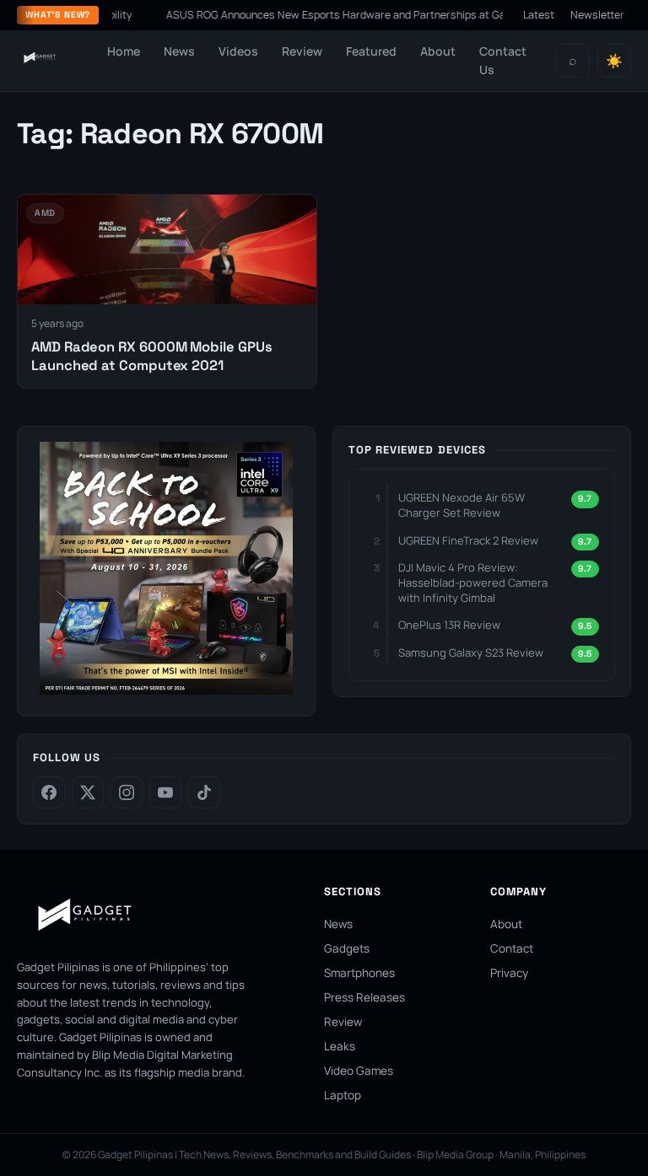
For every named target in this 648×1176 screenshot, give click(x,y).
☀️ (614, 61)
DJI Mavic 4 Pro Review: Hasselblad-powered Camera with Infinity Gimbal (473, 582)
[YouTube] (165, 792)
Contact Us (502, 60)
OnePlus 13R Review (449, 624)
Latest (538, 15)
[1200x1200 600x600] (166, 689)
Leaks (339, 1046)
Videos (238, 51)
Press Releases (364, 997)
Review (302, 51)
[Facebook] (49, 792)
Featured (371, 51)
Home (123, 51)
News (179, 51)
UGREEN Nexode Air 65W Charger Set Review (461, 505)
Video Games (358, 1070)
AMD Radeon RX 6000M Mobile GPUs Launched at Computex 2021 (151, 355)
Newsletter (597, 15)
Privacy (509, 972)
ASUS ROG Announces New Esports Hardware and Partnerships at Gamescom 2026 (377, 15)
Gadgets (347, 948)
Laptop (342, 1095)
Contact (511, 948)
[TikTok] (204, 792)
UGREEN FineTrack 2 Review (468, 540)
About (438, 51)
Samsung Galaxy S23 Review (470, 652)
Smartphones (359, 972)
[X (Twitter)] (88, 792)
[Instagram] (127, 792)
